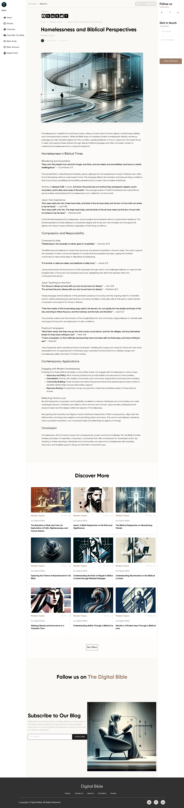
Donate (113, 793)
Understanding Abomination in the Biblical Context (135, 577)
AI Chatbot (102, 793)
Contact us (79, 793)
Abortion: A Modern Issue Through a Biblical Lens (136, 627)
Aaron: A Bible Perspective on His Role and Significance (93, 526)
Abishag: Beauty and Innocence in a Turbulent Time (48, 627)
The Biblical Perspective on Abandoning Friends (134, 526)
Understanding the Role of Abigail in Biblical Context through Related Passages (94, 577)
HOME (43, 22)
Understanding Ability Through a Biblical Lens (94, 626)
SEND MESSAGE (171, 61)
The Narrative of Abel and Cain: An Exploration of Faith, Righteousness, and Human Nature (49, 528)
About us (90, 793)
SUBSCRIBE (80, 737)
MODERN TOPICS (56, 22)
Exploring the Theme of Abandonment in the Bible (51, 577)
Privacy (67, 793)
